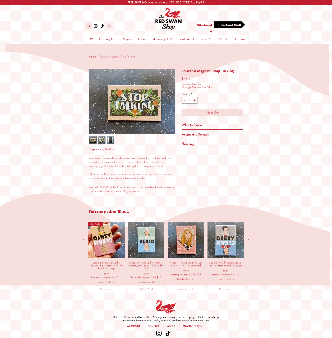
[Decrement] (184, 100)
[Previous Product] (83, 240)
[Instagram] (95, 26)
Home (92, 56)
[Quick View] (146, 240)
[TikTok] (102, 26)
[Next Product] (249, 240)
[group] (166, 257)
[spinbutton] (189, 100)
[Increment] (195, 100)
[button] (109, 25)
